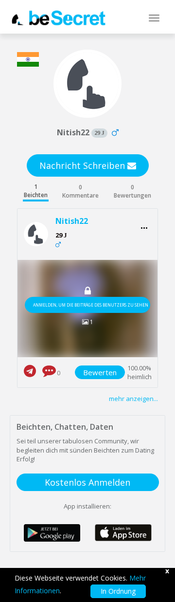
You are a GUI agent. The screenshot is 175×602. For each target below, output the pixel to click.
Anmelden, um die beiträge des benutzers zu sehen (90, 305)
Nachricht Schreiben (83, 165)
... (144, 225)
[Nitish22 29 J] (40, 234)
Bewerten (100, 372)
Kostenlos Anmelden (87, 482)
